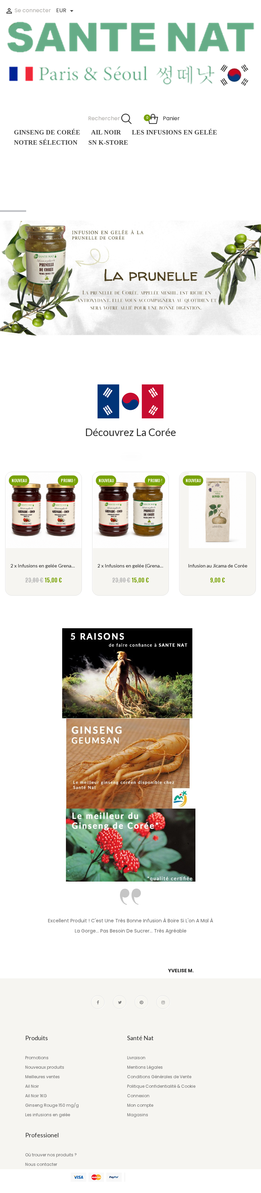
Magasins (137, 1115)
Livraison (136, 1058)
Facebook (98, 1002)
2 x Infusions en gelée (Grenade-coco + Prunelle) (130, 565)
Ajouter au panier (43, 578)
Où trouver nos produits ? (51, 1155)
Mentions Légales (145, 1067)
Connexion (138, 1096)
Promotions (37, 1058)
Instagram (163, 1002)
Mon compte (140, 1105)
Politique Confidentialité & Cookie (161, 1086)
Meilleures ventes (42, 1077)
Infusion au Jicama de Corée (217, 565)
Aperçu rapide (43, 514)
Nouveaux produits (44, 1067)
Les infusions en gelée (47, 1115)
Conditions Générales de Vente (159, 1077)
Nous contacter (41, 1164)
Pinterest (141, 1002)
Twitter (119, 1002)
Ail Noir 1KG (36, 1096)
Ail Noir (32, 1086)
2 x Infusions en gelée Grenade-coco (43, 565)
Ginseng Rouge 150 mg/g (52, 1105)
